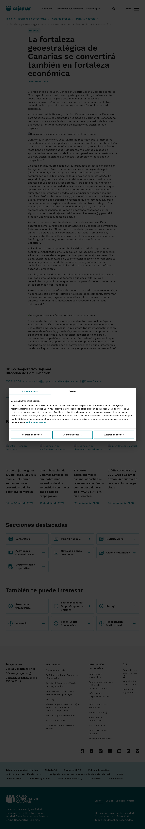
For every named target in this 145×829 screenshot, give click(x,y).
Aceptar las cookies (114, 434)
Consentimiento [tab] (30, 391)
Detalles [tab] (73, 391)
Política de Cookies (36, 422)
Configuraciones (71, 434)
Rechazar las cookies (31, 434)
